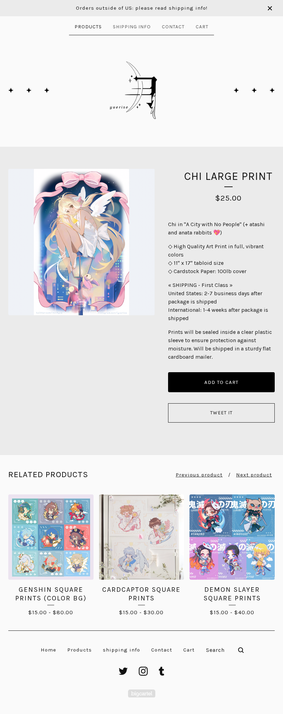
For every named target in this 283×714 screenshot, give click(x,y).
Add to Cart (221, 382)
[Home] (141, 90)
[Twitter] (123, 671)
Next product (254, 475)
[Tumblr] (161, 671)
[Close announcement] (269, 8)
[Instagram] (143, 671)
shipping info (132, 27)
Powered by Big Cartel (141, 693)
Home (48, 650)
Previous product (199, 475)
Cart (202, 27)
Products (88, 27)
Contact (173, 27)
